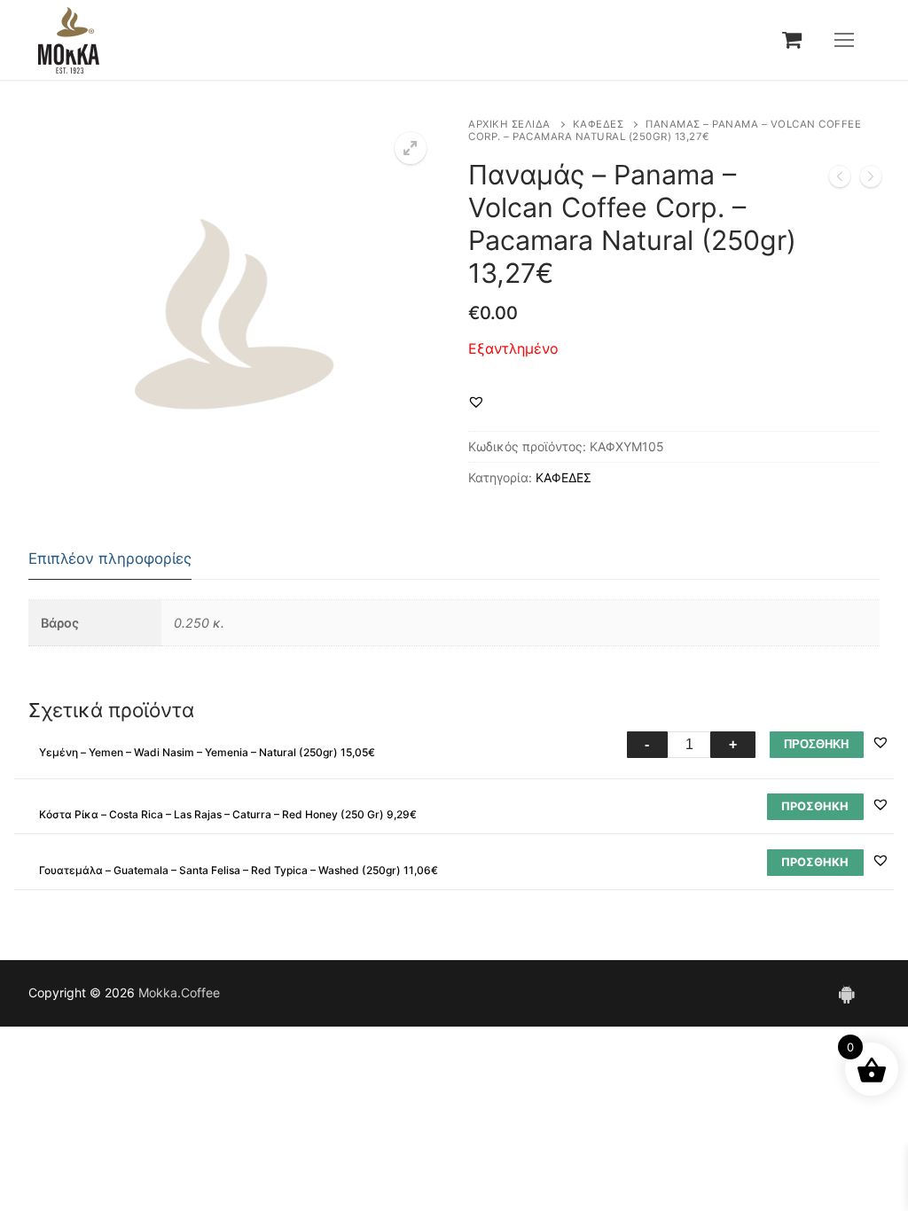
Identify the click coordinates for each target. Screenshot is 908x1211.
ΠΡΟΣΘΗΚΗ (816, 744)
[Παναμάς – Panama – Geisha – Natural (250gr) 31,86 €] (839, 180)
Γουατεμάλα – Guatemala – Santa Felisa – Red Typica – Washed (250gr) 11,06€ (238, 870)
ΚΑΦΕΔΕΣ (598, 124)
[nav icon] (844, 40)
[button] (411, 148)
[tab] (110, 560)
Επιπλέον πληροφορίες (110, 558)
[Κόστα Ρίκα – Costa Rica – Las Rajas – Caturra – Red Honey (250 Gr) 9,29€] (870, 180)
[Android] (845, 993)
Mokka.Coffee (179, 992)
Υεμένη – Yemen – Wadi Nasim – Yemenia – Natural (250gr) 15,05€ (207, 752)
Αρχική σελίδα (509, 124)
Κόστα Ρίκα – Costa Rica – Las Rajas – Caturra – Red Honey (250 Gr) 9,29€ (228, 814)
